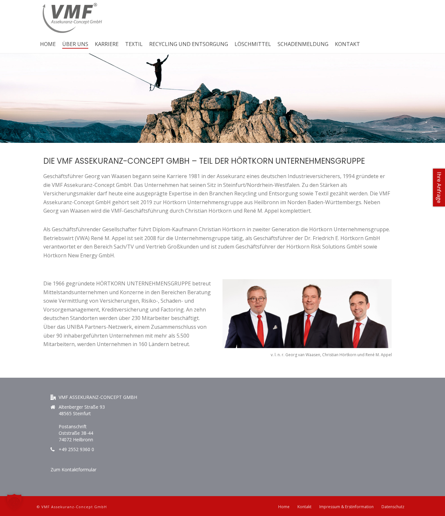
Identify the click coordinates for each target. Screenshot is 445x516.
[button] (14, 501)
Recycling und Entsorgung (188, 44)
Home (48, 44)
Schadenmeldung (303, 44)
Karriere (107, 44)
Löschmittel (253, 44)
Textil (134, 44)
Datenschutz (392, 506)
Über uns (75, 44)
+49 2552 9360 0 (76, 449)
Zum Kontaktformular (73, 469)
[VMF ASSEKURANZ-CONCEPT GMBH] (72, 18)
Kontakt (347, 44)
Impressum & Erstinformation (346, 506)
